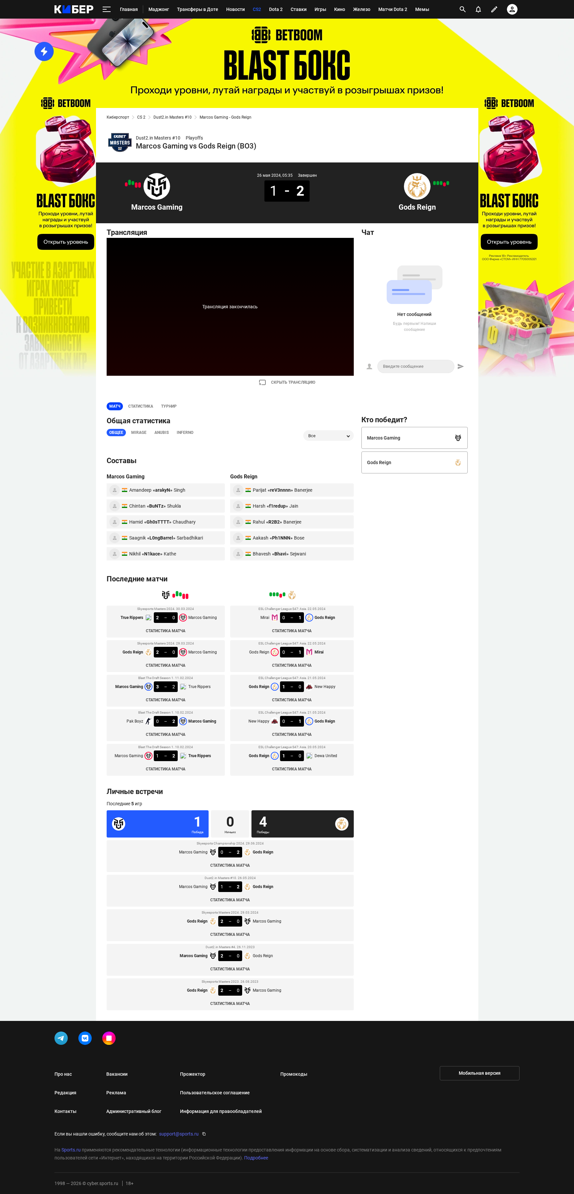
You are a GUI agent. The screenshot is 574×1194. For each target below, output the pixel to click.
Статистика (140, 406)
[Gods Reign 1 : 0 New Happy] (441, 183)
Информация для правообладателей (221, 1111)
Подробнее (256, 1157)
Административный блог (133, 1111)
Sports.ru (71, 1149)
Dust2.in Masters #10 (172, 117)
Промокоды (293, 1074)
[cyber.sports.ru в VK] (86, 1039)
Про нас (63, 1074)
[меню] (107, 9)
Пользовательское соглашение (215, 1092)
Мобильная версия (480, 1073)
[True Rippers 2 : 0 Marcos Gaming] (139, 185)
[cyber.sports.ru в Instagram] (110, 1039)
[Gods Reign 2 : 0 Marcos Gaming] (136, 185)
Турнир (169, 406)
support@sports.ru (179, 1134)
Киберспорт (118, 117)
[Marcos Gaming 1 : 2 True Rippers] (126, 184)
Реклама (116, 1092)
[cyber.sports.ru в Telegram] (62, 1039)
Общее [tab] (116, 432)
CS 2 (141, 117)
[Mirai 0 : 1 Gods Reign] (447, 183)
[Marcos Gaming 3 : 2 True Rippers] (133, 183)
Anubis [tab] (161, 432)
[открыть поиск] (462, 9)
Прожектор (192, 1074)
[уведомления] (478, 9)
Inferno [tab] (185, 432)
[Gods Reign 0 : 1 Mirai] (444, 184)
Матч (114, 406)
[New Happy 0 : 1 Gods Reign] (437, 183)
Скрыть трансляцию (293, 382)
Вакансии (117, 1074)
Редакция (65, 1092)
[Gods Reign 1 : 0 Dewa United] (434, 183)
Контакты (65, 1111)
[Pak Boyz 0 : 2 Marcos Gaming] (129, 182)
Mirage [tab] (138, 432)
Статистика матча (165, 631)
